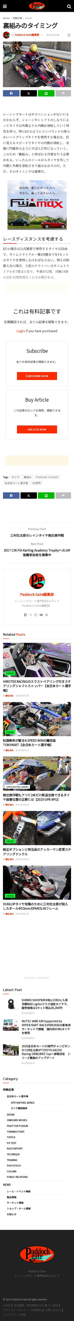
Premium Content (47, 477)
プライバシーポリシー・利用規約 (22, 1310)
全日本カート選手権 (16, 483)
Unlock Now (37, 429)
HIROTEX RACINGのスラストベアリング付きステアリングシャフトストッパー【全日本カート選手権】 (37, 686)
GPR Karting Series (17, 786)
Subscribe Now (37, 376)
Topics (11, 1137)
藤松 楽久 (10, 695)
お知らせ (11, 1214)
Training (12, 1160)
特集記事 (17, 18)
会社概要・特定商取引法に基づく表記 (36, 1305)
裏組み (28, 477)
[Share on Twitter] (29, 93)
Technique (13, 1154)
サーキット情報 (15, 1202)
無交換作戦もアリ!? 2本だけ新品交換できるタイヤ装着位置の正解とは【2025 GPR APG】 (36, 797)
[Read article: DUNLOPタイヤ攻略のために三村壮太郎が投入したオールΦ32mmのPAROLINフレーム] (37, 883)
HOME (6, 1305)
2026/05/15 (23, 750)
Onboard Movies (17, 1120)
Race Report (15, 1148)
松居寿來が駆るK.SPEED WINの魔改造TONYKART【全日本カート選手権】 (29, 742)
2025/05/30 (23, 913)
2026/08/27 (29, 1012)
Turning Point (15, 1131)
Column (11, 1171)
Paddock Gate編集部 (27, 35)
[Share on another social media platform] (63, 93)
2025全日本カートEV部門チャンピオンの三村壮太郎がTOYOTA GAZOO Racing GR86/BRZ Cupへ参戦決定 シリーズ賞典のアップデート (46, 1052)
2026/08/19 (29, 1038)
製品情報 (11, 1197)
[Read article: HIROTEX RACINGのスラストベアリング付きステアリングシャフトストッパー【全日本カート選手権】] (37, 660)
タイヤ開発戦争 (19, 1108)
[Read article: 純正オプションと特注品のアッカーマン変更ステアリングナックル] (37, 828)
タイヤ (15, 477)
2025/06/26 (23, 859)
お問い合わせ (53, 1310)
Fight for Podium (17, 1125)
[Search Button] (69, 6)
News (7, 1185)
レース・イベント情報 (18, 1191)
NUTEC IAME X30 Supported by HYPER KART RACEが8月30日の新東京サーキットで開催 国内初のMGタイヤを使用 (46, 1027)
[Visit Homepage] (37, 6)
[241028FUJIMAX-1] (37, 204)
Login (21, 330)
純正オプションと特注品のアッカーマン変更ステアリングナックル (37, 851)
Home (6, 18)
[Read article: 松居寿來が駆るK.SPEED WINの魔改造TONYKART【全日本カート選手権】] (37, 719)
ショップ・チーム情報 (19, 1208)
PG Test (11, 1143)
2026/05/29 (23, 695)
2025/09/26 (23, 804)
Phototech (14, 1165)
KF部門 (37, 483)
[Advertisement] (37, 105)
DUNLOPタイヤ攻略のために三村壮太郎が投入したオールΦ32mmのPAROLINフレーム (35, 906)
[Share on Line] (46, 93)
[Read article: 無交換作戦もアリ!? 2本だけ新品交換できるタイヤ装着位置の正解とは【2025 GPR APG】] (37, 773)
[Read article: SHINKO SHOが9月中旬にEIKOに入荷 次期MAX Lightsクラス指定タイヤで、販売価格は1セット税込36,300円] (11, 1004)
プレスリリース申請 (14, 1314)
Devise (28, 18)
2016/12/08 (52, 35)
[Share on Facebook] (11, 93)
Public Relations (17, 1176)
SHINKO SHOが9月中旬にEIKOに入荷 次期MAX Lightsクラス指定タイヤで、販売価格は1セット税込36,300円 (45, 1004)
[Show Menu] (5, 6)
